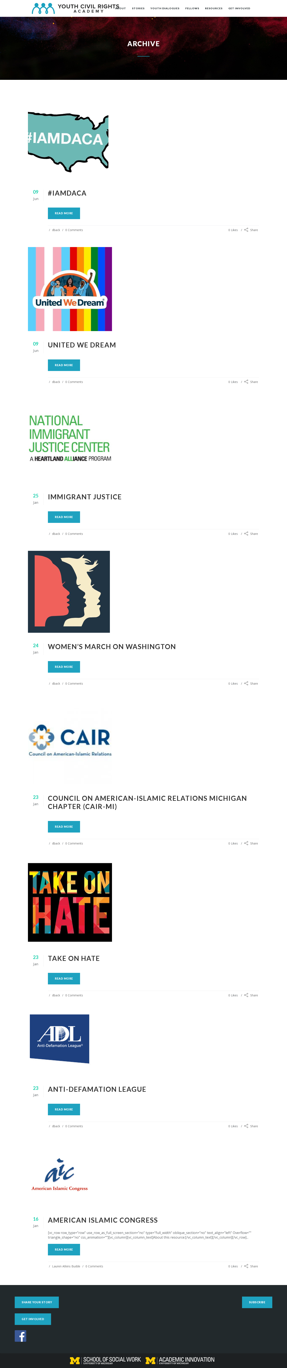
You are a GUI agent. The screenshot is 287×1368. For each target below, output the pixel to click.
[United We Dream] (143, 289)
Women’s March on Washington (112, 646)
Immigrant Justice (85, 497)
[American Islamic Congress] (143, 1174)
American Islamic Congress (103, 1220)
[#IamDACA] (143, 139)
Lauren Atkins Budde (66, 1266)
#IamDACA (67, 193)
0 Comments (74, 230)
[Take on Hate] (143, 902)
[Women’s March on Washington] (143, 592)
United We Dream (82, 345)
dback (56, 230)
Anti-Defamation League (97, 1089)
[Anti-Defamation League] (143, 1043)
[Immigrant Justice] (143, 441)
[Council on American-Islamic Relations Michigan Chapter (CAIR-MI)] (143, 742)
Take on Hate (74, 958)
